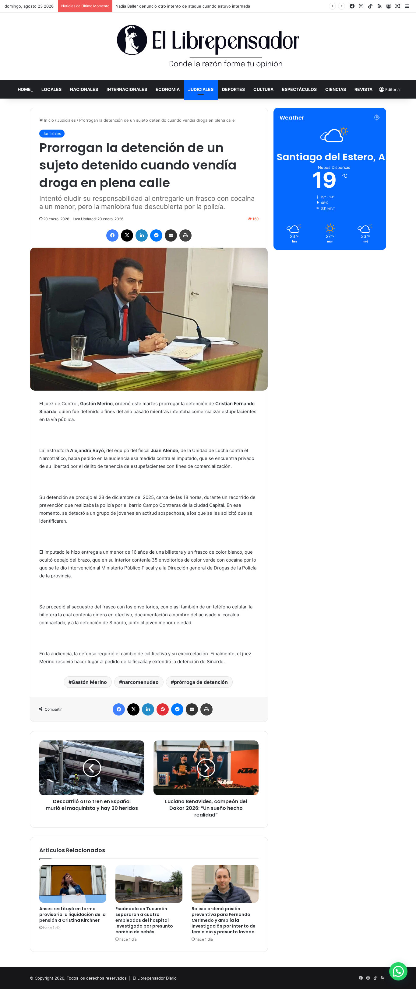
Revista (363, 89)
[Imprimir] (185, 235)
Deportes (233, 89)
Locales (51, 89)
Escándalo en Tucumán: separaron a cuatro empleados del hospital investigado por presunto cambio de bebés (144, 920)
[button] (398, 971)
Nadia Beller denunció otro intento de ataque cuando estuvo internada (182, 6)
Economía (168, 89)
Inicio (48, 120)
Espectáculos (299, 89)
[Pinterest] (163, 709)
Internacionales (127, 89)
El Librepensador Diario (155, 978)
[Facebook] (112, 235)
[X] (127, 235)
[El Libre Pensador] (208, 46)
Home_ (25, 89)
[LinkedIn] (142, 235)
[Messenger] (156, 235)
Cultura (263, 89)
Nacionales (84, 89)
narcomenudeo (140, 682)
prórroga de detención (201, 682)
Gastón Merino (89, 682)
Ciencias (335, 89)
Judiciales (200, 89)
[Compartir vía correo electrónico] (171, 235)
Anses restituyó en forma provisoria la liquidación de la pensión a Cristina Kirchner (72, 914)
